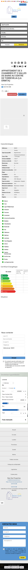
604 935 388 (14, 483)
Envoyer (14, 358)
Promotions (14, 444)
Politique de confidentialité (14, 464)
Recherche (21, 44)
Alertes (14, 454)
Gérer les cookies (15, 567)
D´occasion (11, 388)
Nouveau (4, 388)
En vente (14, 434)
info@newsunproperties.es (14, 480)
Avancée (7, 44)
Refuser (21, 567)
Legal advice (14, 469)
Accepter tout (7, 567)
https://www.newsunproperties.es (14, 481)
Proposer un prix (12, 94)
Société (14, 449)
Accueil (14, 429)
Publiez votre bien (14, 459)
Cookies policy (14, 474)
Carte (2, 502)
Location (14, 439)
